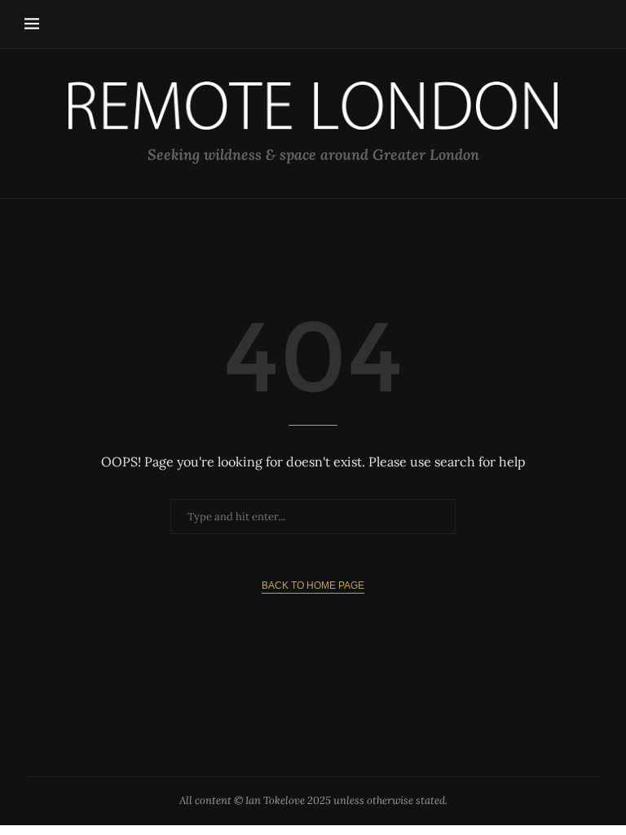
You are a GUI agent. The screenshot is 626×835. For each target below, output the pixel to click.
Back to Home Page (313, 585)
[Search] (593, 24)
